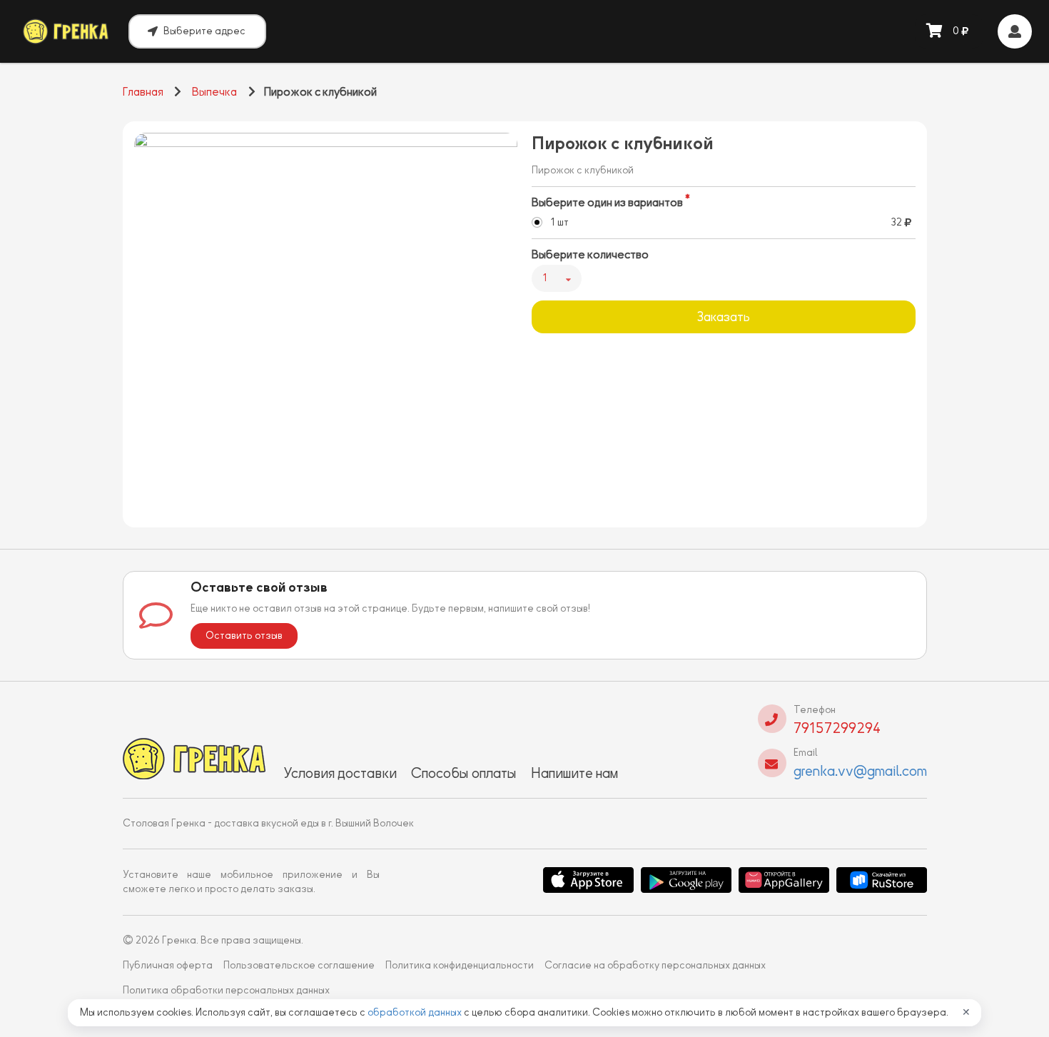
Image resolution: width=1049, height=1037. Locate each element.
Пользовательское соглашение (299, 965)
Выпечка (214, 92)
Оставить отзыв (244, 635)
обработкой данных (416, 1012)
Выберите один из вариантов (607, 202)
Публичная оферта (168, 965)
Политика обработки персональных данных (226, 990)
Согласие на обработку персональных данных (655, 965)
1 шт (559, 222)
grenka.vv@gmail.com (860, 771)
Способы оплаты (464, 773)
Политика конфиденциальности (459, 965)
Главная (143, 92)
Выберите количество (590, 254)
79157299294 (837, 728)
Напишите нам (574, 773)
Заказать (723, 317)
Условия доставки (340, 773)
